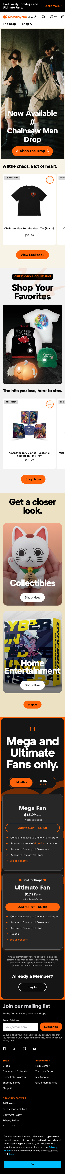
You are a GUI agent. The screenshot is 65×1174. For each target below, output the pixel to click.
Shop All (27, 23)
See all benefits (19, 860)
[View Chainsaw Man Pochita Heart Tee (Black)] (29, 200)
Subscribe (51, 1027)
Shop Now (33, 479)
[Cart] (63, 16)
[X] (14, 1048)
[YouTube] (34, 1048)
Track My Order (44, 1071)
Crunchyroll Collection (15, 1071)
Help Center (42, 1065)
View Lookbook (32, 255)
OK (32, 1164)
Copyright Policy (12, 1114)
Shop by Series (11, 1082)
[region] (34, 209)
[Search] (44, 17)
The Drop (9, 23)
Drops (6, 1065)
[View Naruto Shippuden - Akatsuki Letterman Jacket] (30, 350)
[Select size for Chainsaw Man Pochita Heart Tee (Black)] (50, 180)
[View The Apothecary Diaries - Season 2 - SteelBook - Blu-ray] (29, 425)
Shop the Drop (32, 151)
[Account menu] (35, 16)
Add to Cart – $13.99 (32, 828)
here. (11, 1154)
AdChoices (9, 1103)
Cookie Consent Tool (15, 1109)
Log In (33, 987)
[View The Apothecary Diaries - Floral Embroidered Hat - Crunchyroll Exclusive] (44, 360)
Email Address (11, 1020)
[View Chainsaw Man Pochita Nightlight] (19, 368)
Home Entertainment (15, 1077)
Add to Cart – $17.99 (32, 907)
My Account (42, 1077)
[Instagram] (24, 1048)
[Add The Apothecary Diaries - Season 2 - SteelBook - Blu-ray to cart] (50, 404)
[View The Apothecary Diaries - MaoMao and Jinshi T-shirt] (44, 328)
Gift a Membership (46, 1082)
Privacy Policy (11, 1120)
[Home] (18, 17)
